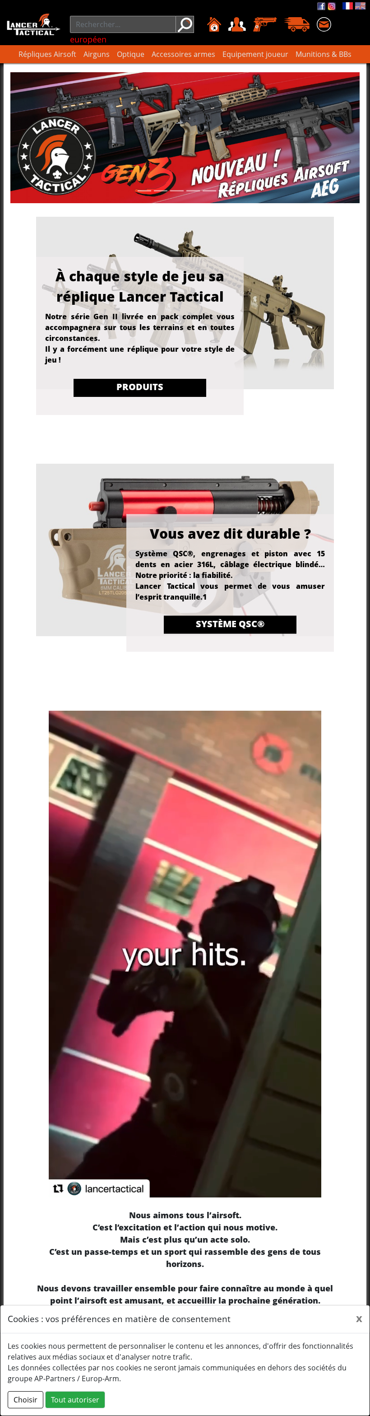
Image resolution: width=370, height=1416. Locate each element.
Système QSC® (230, 623)
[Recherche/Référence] (185, 24)
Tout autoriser (75, 1400)
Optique (130, 54)
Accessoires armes (183, 54)
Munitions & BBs (324, 54)
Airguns (96, 54)
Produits (139, 387)
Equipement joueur (255, 54)
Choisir (25, 1400)
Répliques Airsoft (47, 54)
